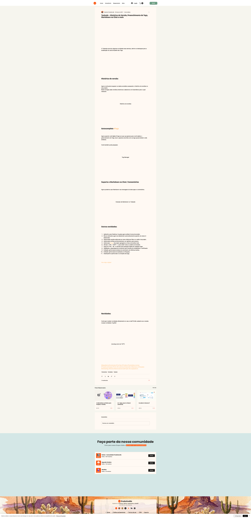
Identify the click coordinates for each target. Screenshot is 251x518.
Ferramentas (104, 371)
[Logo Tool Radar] (122, 508)
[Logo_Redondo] (116, 508)
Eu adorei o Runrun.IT (144, 403)
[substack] (128, 508)
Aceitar (245, 516)
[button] (141, 3)
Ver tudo (154, 387)
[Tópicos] (135, 508)
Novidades (110, 371)
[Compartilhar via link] (111, 376)
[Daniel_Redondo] (119, 508)
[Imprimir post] (114, 376)
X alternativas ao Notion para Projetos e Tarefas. (103, 403)
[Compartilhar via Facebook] (102, 376)
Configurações (238, 516)
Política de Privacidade (61, 516)
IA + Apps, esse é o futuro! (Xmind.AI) (124, 403)
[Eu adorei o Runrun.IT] (146, 395)
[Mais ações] (149, 12)
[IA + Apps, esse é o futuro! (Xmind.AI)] (125, 395)
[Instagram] (125, 508)
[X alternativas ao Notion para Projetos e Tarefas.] (104, 395)
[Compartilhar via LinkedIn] (108, 376)
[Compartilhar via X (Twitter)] (105, 376)
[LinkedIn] (132, 508)
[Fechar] (249, 516)
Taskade (115, 371)
